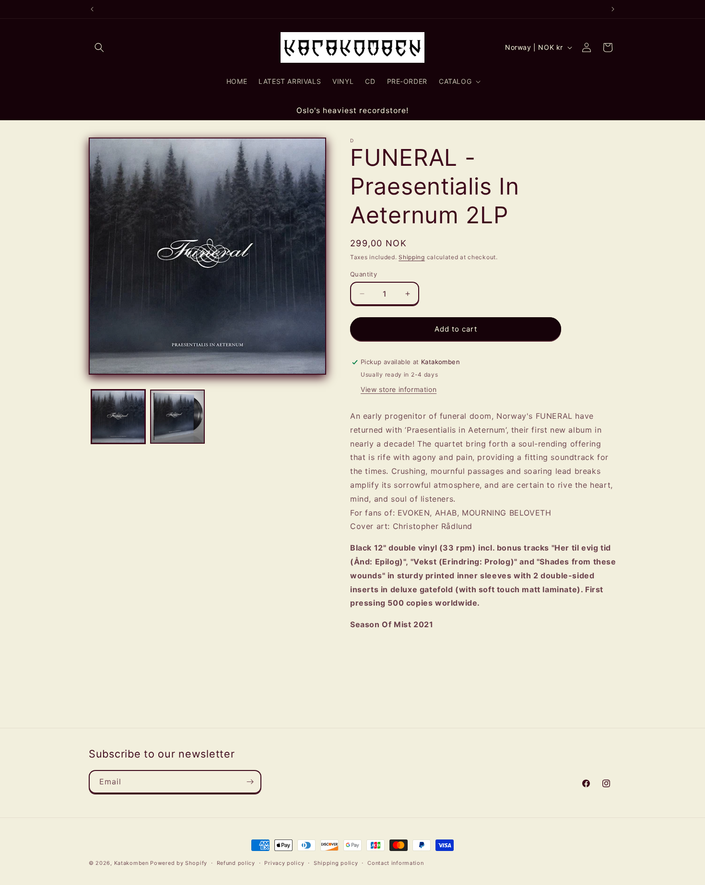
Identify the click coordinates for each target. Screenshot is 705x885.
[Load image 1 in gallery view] (118, 417)
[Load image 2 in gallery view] (177, 417)
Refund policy (236, 863)
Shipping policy (336, 863)
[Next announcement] (612, 9)
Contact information (395, 863)
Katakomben (131, 863)
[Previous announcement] (92, 9)
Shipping (412, 257)
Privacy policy (284, 863)
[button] (99, 47)
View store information (398, 389)
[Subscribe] (249, 781)
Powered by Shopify (178, 863)
